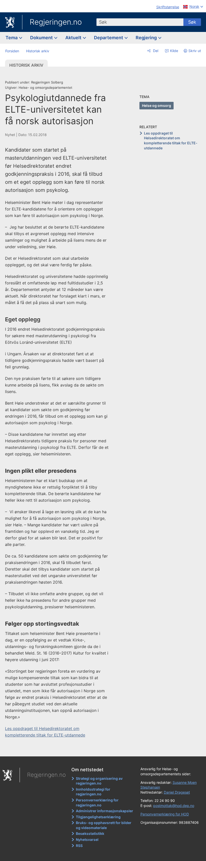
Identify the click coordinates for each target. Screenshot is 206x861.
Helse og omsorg (156, 105)
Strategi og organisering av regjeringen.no (99, 781)
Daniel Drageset (177, 792)
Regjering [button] (147, 37)
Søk (192, 22)
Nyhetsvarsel (87, 839)
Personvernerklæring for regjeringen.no (97, 802)
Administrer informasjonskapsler (104, 811)
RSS (79, 845)
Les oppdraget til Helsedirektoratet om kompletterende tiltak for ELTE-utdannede (170, 140)
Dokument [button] (42, 37)
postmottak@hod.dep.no (173, 805)
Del (155, 51)
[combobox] (139, 22)
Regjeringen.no (56, 21)
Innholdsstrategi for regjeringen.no (93, 791)
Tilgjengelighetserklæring (98, 817)
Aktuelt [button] (73, 37)
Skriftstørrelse (167, 7)
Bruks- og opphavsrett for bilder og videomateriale (103, 825)
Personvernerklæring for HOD (164, 814)
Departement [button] (109, 37)
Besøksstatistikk (90, 833)
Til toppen (60, 749)
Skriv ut (194, 51)
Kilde (173, 51)
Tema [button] (12, 37)
